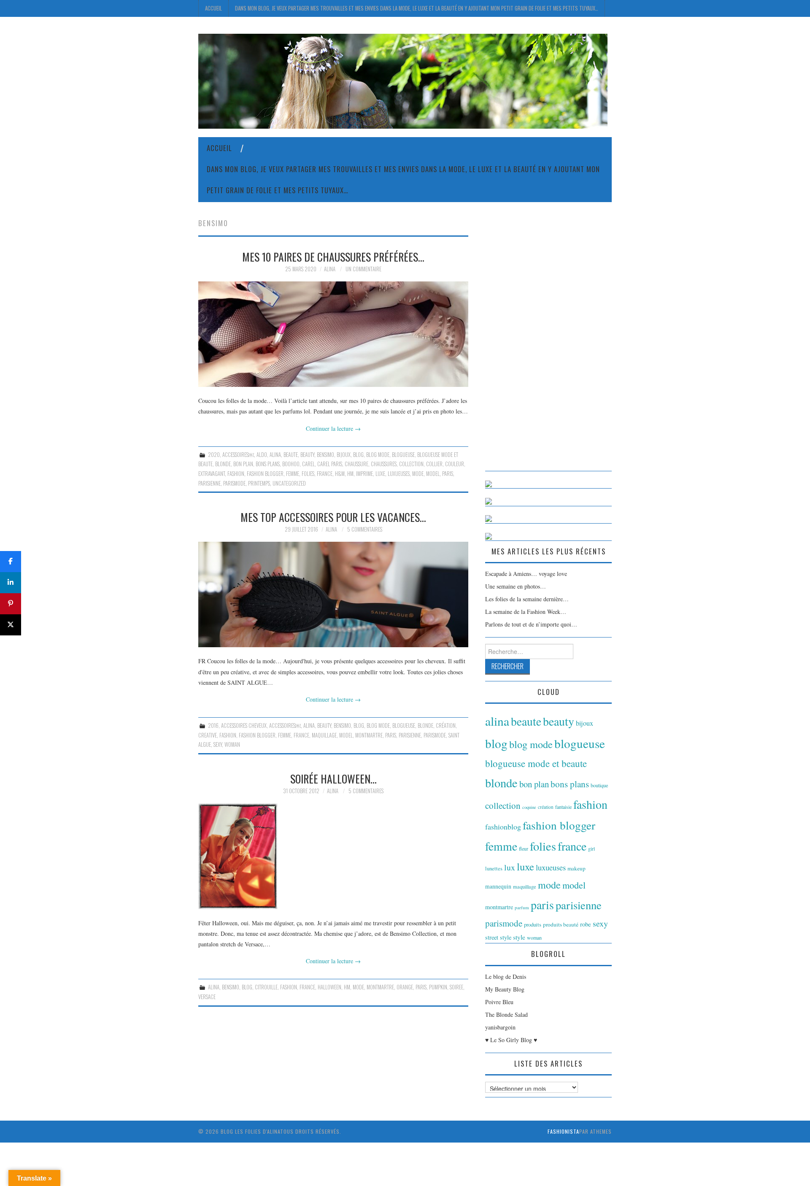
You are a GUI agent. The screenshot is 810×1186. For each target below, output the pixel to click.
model (433, 474)
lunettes (493, 868)
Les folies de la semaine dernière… (527, 599)
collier (434, 464)
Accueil (213, 8)
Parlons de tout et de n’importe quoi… (531, 624)
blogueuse (403, 455)
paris (447, 474)
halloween (329, 987)
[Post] (10, 624)
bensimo (325, 455)
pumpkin (438, 987)
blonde (223, 464)
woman (232, 744)
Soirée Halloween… (333, 778)
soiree (456, 987)
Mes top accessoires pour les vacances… (333, 517)
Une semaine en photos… (515, 586)
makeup (576, 868)
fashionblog (503, 826)
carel (308, 464)
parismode (234, 483)
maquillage (324, 735)
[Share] (10, 561)
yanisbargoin (500, 1027)
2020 (214, 455)
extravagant (211, 474)
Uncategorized (289, 483)
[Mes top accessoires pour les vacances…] (333, 594)
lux (509, 867)
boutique (599, 785)
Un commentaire (363, 269)
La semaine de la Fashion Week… (525, 612)
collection (411, 464)
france (324, 474)
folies (308, 474)
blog (358, 455)
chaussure (356, 464)
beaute (291, 455)
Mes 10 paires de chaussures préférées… (333, 257)
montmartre (369, 735)
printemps (259, 483)
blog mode (377, 455)
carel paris (329, 464)
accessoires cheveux (244, 725)
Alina (329, 269)
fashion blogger (265, 474)
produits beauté (560, 924)
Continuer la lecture (333, 428)
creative (207, 735)
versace (207, 997)
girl (591, 848)
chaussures (384, 464)
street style (498, 937)
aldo (261, 455)
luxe (380, 474)
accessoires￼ (238, 455)
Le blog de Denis (505, 977)
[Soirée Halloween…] (333, 856)
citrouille (266, 987)
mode (418, 474)
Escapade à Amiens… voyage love (526, 574)
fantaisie (563, 806)
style (519, 937)
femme (292, 474)
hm (350, 474)
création (446, 725)
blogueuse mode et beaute (536, 763)
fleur (523, 848)
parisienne (209, 483)
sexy (217, 744)
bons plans (268, 464)
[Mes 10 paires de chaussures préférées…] (333, 334)
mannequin (498, 886)
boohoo (291, 464)
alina (275, 455)
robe (585, 924)
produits (532, 924)
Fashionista (563, 1131)
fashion (235, 474)
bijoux (344, 455)
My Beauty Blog (504, 989)
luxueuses (399, 474)
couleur (454, 464)
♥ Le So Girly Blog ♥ (511, 1040)
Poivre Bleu (499, 1002)
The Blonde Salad (506, 1014)
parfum (522, 907)
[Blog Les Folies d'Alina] (403, 80)
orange (405, 987)
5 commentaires (364, 529)
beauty (307, 455)
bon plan (243, 464)
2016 (213, 725)
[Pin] (10, 603)
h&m (340, 474)
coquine (529, 807)
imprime (364, 474)
